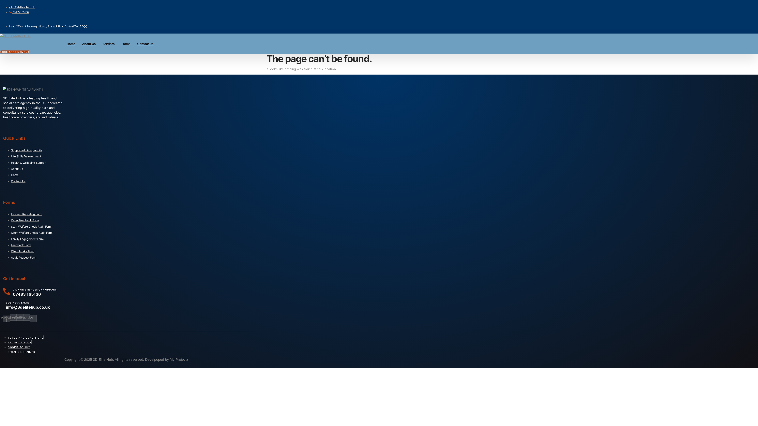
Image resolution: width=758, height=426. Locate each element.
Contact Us (145, 44)
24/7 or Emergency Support (35, 289)
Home (71, 44)
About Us (89, 44)
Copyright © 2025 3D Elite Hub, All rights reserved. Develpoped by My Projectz (126, 360)
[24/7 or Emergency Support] (6, 292)
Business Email (18, 302)
